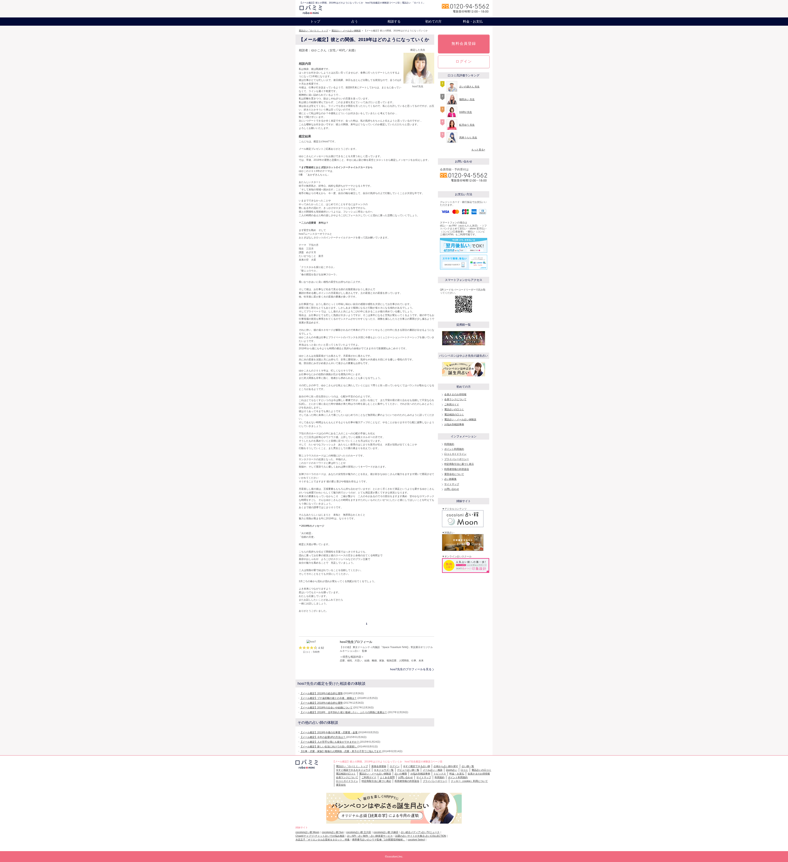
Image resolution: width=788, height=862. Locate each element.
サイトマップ (451, 484)
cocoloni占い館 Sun (333, 832)
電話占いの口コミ (454, 409)
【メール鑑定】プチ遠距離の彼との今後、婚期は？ (328, 698)
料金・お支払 (473, 21)
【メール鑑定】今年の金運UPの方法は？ (323, 737)
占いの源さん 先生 (469, 86)
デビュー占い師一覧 (408, 770)
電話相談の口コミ (454, 414)
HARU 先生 (465, 112)
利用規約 (449, 444)
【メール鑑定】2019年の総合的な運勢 (321, 693)
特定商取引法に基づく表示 (459, 464)
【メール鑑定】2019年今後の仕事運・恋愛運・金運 (329, 732)
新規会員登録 (378, 766)
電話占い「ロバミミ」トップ (313, 30)
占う (354, 21)
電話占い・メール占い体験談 (346, 30)
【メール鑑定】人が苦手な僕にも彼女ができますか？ (330, 741)
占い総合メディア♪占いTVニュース (420, 832)
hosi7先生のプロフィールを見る (411, 669)
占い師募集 (450, 479)
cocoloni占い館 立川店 (358, 832)
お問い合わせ (451, 489)
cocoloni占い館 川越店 (385, 832)
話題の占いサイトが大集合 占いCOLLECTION (420, 835)
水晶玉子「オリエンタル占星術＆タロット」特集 (323, 839)
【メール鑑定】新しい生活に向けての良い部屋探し (328, 746)
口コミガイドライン (455, 454)
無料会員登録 (463, 43)
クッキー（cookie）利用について (469, 781)
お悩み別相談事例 (454, 424)
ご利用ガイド (451, 404)
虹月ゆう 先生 (467, 124)
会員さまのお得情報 (455, 394)
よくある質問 (387, 777)
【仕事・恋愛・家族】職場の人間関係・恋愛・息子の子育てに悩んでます (341, 751)
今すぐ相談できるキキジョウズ (353, 770)
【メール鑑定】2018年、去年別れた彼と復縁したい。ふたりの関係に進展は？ (343, 712)
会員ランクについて (455, 399)
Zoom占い (451, 770)
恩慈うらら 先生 (468, 137)
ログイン (464, 61)
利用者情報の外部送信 (456, 469)
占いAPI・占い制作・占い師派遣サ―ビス (370, 835)
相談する (394, 21)
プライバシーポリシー (456, 459)
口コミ (464, 770)
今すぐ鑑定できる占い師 (416, 766)
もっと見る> (478, 149)
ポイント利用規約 (454, 449)
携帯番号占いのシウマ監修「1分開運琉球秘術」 (378, 839)
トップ (315, 21)
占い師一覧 (468, 766)
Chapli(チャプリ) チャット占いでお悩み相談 (320, 835)
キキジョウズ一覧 (384, 770)
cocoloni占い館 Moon (307, 832)
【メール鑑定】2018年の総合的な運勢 (321, 702)
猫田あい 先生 (467, 99)
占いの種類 (401, 773)
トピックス (440, 773)
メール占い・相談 (432, 770)
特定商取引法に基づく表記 (376, 781)
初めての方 (433, 21)
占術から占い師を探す (446, 766)
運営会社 (341, 784)
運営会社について (454, 474)
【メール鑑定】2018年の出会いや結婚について (326, 707)
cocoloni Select (416, 839)
